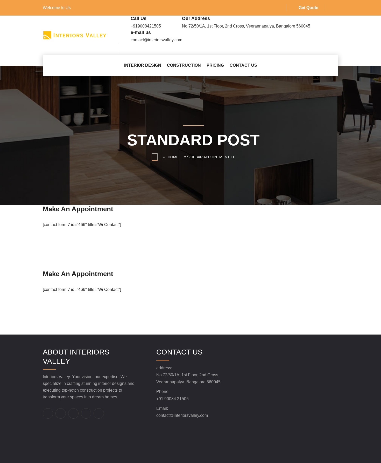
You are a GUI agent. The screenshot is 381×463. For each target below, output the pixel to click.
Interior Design (142, 65)
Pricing (215, 65)
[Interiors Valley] (74, 35)
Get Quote (308, 7)
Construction (184, 65)
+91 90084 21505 (172, 399)
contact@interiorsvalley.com (182, 415)
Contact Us (243, 65)
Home (174, 157)
